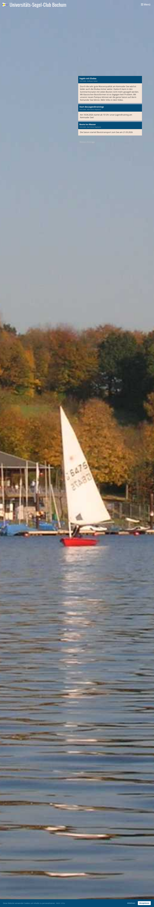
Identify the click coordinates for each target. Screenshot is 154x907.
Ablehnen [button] (131, 903)
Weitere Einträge (87, 142)
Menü (146, 4)
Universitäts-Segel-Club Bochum (38, 4)
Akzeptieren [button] (144, 903)
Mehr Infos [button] (60, 903)
